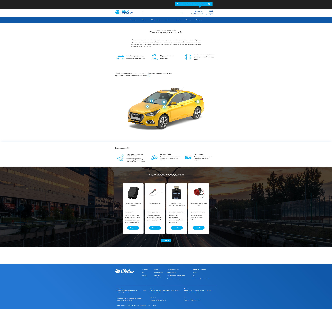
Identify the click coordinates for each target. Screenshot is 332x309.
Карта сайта (145, 279)
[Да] (206, 4)
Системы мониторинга (173, 269)
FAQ (194, 275)
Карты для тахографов (157, 276)
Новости (177, 20)
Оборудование (155, 20)
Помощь (188, 20)
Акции (168, 20)
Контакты (199, 20)
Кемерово (143, 305)
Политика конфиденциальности (201, 279)
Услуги (144, 20)
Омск (149, 305)
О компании (145, 269)
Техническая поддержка (199, 269)
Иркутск (136, 305)
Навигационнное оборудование (176, 275)
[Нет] (209, 4)
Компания (133, 20)
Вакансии (144, 275)
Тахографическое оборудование (176, 279)
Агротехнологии (171, 272)
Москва (154, 305)
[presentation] (115, 209)
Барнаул (130, 305)
